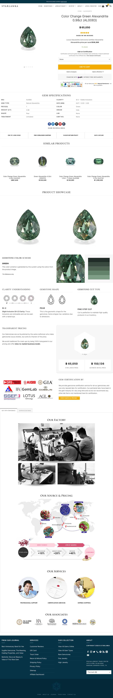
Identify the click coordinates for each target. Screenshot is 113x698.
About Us (46, 694)
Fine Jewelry (62, 658)
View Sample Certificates (93, 55)
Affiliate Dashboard (37, 674)
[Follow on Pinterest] (100, 652)
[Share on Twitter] (53, 124)
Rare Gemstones (64, 654)
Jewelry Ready (60, 6)
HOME (40, 6)
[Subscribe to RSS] (104, 652)
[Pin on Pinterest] (60, 124)
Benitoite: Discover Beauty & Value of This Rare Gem (12, 658)
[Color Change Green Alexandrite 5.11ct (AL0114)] (98, 161)
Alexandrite (87, 11)
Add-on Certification (84, 51)
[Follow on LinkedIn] (107, 652)
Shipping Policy (35, 662)
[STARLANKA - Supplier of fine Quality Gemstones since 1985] (10, 6)
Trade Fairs (62, 694)
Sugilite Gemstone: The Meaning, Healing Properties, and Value (14, 651)
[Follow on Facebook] (88, 652)
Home (80, 11)
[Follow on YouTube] (88, 655)
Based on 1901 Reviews (84, 35)
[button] (2, 37)
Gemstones (48, 6)
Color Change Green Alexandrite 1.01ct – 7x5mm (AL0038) (70, 177)
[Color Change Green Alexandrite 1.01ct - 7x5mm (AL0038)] (70, 161)
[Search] (110, 6)
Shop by (71, 6)
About (79, 6)
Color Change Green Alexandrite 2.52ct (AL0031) (14, 177)
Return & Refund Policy (38, 658)
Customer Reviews (37, 646)
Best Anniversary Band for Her (13, 646)
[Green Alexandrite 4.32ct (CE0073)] (42, 161)
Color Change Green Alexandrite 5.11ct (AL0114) (98, 177)
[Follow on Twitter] (94, 652)
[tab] (8, 410)
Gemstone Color (12, 258)
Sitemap (33, 670)
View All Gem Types (65, 650)
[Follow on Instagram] (91, 652)
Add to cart (84, 67)
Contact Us (71, 694)
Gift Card (33, 650)
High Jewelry (63, 662)
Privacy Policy (35, 666)
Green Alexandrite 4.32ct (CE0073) (42, 177)
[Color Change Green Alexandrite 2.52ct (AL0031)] (14, 161)
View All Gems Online (66, 646)
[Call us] (97, 652)
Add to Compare (71, 72)
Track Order (34, 654)
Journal (53, 694)
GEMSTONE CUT (86, 289)
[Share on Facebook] (49, 124)
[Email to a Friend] (56, 124)
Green (5, 263)
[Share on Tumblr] (63, 124)
